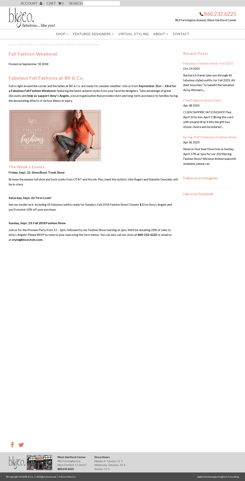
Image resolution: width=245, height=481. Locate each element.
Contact (181, 34)
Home (12, 44)
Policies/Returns (67, 476)
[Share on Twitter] (21, 445)
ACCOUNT (29, 3)
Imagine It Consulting (228, 476)
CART (55, 3)
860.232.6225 (220, 14)
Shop (60, 34)
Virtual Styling (133, 34)
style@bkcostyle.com (27, 239)
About (159, 34)
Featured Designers (92, 34)
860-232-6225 (147, 234)
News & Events (27, 44)
